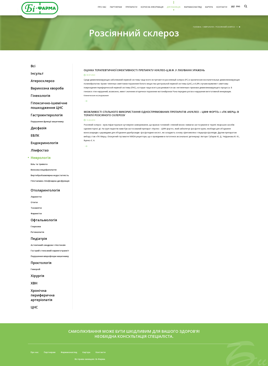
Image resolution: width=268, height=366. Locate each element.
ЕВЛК (35, 135)
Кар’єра (209, 7)
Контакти (221, 7)
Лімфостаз (40, 150)
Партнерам (116, 7)
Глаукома (36, 226)
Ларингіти (36, 196)
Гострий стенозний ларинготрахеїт (50, 250)
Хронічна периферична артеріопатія (43, 295)
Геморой (35, 269)
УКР (233, 6)
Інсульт (37, 73)
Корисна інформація (152, 7)
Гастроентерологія (47, 115)
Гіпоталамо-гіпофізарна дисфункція (50, 180)
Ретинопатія (37, 232)
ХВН (34, 283)
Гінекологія (40, 95)
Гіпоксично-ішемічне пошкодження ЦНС (49, 105)
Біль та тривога (39, 164)
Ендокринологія (44, 142)
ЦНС (34, 307)
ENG (238, 6)
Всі (33, 66)
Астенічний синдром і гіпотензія (48, 245)
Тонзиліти (36, 207)
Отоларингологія (45, 190)
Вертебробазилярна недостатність (50, 175)
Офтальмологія (44, 220)
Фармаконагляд (193, 7)
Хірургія (37, 275)
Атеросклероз (42, 80)
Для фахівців (173, 7)
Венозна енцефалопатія (44, 169)
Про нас (102, 7)
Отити (34, 202)
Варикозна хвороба (47, 88)
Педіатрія (39, 238)
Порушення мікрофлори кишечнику (50, 256)
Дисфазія (38, 128)
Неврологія (41, 157)
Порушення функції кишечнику (47, 121)
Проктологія (41, 262)
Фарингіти (36, 213)
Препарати (131, 7)
